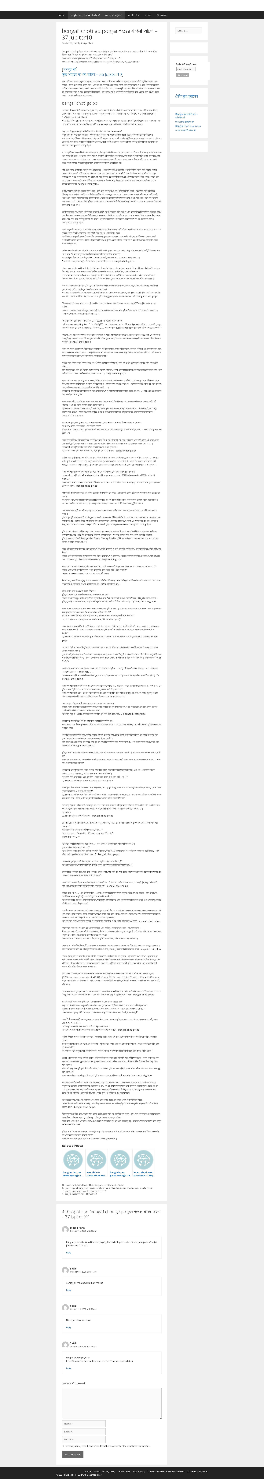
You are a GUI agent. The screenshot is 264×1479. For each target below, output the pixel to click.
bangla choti (70, 1188)
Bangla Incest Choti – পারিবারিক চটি (85, 15)
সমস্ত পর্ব (69, 69)
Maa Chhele (116, 1188)
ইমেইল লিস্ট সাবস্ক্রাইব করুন (186, 64)
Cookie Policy (124, 1471)
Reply (68, 1252)
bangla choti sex (84, 1188)
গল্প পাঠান (148, 15)
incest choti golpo (101, 1188)
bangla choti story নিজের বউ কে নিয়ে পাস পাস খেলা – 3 (85, 1191)
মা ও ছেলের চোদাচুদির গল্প (113, 15)
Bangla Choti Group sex (188, 125)
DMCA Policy (139, 1471)
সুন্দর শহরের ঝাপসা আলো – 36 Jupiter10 (92, 74)
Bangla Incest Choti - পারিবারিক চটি (109, 1185)
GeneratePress (94, 1474)
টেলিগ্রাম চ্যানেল (162, 15)
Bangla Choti (88, 1185)
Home (62, 15)
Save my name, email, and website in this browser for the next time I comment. (107, 1445)
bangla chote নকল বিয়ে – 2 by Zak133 (81, 1194)
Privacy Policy (108, 1471)
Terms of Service (91, 1471)
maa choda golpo (131, 1188)
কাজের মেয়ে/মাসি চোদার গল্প (185, 130)
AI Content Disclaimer (197, 1471)
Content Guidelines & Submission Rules (166, 1471)
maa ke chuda (146, 1188)
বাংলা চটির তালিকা (133, 15)
